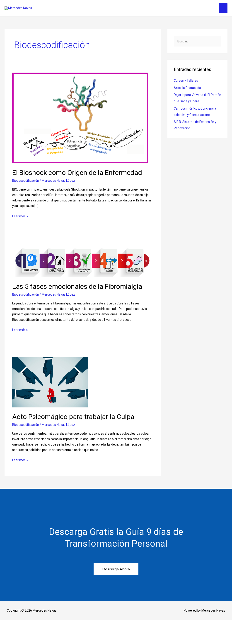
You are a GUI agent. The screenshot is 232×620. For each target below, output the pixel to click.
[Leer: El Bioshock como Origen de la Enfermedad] (80, 118)
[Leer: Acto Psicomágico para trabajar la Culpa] (50, 382)
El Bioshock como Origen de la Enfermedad (77, 172)
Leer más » (20, 215)
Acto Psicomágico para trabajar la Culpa (73, 417)
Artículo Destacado (187, 88)
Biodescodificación (25, 180)
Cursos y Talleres (186, 80)
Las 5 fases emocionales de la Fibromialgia (77, 286)
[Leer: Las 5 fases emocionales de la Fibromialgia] (82, 260)
